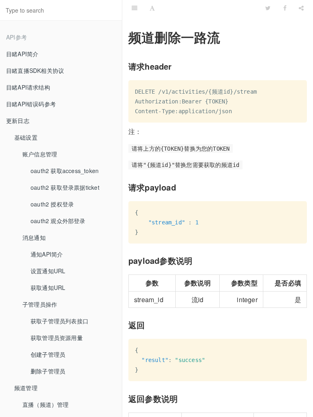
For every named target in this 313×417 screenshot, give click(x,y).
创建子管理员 (48, 354)
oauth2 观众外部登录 (58, 221)
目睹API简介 (22, 54)
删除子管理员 (48, 371)
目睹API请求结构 (28, 87)
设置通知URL (48, 271)
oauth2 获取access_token (65, 171)
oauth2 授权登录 (52, 204)
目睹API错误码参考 (31, 104)
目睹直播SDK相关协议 (35, 70)
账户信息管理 (39, 154)
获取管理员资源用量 (57, 338)
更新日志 (17, 120)
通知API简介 (47, 254)
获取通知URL (48, 287)
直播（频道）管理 (45, 404)
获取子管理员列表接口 (59, 321)
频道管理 (25, 388)
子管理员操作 (39, 304)
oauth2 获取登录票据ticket (65, 187)
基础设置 (25, 137)
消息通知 (34, 237)
